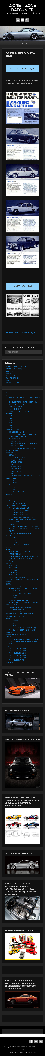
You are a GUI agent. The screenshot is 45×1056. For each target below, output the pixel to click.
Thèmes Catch (31, 1052)
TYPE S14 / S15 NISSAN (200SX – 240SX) (22, 630)
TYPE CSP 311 (13, 621)
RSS (27, 20)
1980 (10, 427)
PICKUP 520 (13, 572)
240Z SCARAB (16, 469)
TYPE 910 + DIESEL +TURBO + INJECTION (23, 526)
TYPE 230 (12, 487)
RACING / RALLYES (12, 383)
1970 (10, 425)
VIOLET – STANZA (12, 605)
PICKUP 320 (13, 570)
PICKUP (9, 563)
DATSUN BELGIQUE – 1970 (20, 54)
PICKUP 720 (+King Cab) (17, 577)
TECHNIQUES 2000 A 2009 (17, 658)
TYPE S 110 (12, 625)
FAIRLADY (12, 455)
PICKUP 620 (13, 575)
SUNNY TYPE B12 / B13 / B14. (19, 600)
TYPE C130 (12, 540)
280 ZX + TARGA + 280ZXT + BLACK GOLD (25, 476)
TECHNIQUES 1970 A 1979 (17, 651)
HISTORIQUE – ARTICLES (15, 373)
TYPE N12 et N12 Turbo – (17, 503)
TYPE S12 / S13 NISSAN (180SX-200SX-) (22, 628)
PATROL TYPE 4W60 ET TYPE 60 (20, 552)
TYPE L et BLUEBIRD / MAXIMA (17, 505)
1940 (10, 418)
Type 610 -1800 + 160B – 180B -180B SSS (22, 519)
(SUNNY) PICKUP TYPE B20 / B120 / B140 (23, 588)
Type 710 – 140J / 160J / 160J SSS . (20, 607)
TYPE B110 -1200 (14, 591)
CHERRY (9, 494)
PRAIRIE (9, 582)
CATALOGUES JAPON (16, 446)
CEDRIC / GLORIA (12, 478)
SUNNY (8, 584)
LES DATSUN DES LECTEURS (16, 376)
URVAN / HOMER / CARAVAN (16, 635)
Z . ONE (8, 395)
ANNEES (9, 413)
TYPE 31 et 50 (13, 483)
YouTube (22, 20)
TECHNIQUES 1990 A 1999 (17, 655)
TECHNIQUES (11, 646)
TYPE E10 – (13, 496)
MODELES (9, 453)
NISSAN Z (9, 632)
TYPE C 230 (13, 542)
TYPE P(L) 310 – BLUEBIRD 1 (18, 513)
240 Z (13, 464)
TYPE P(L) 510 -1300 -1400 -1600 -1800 (21, 517)
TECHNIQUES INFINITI (16, 660)
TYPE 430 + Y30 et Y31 (16, 492)
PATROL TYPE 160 (15, 554)
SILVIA (8, 618)
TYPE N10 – (13, 501)
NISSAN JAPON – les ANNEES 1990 (23, 448)
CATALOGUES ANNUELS (14, 430)
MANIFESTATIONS (12, 378)
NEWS (8, 380)
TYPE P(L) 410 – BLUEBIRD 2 (18, 515)
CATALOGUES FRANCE (16, 432)
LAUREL (9, 535)
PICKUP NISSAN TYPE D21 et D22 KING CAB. (24, 579)
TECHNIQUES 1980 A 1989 (17, 653)
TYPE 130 (12, 485)
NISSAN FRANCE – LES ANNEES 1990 (24, 434)
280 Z (13, 473)
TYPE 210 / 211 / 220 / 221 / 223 (19, 510)
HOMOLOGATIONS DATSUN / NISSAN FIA (23, 402)
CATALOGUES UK (15, 439)
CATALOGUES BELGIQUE (17, 436)
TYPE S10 (12, 623)
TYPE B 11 (12, 598)
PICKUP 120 (13, 565)
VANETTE (9, 637)
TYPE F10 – (12, 499)
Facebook (18, 20)
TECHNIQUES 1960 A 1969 (17, 648)
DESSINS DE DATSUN (16, 409)
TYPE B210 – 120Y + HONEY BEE (20, 593)
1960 (10, 423)
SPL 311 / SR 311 (16, 462)
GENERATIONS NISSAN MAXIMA (20, 533)
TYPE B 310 (13, 595)
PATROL (9, 549)
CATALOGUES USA (15, 441)
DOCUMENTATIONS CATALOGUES (17, 366)
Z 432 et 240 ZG (16, 466)
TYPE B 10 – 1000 (15, 586)
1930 (10, 416)
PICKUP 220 (13, 568)
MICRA (8, 547)
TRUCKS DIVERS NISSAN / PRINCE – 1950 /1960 (22, 639)
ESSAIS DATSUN (12, 450)
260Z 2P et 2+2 (16, 471)
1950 (10, 420)
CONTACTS (10, 662)
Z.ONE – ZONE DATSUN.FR (22, 7)
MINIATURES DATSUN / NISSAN (19, 411)
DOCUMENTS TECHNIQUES (15, 369)
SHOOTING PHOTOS (16, 406)
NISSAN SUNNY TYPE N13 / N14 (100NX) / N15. (24, 602)
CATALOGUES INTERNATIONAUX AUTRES (23, 443)
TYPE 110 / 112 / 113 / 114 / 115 (19, 508)
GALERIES (9, 371)
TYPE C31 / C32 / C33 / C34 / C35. (20, 545)
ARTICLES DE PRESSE (16, 404)
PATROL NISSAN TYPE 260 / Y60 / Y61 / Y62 (23, 556)
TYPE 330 (12, 489)
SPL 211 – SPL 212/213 (18, 457)
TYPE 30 (11, 480)
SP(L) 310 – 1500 (16, 460)
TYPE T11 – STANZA (15, 612)
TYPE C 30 (12, 538)
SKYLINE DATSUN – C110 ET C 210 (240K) (20, 614)
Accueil (8, 393)
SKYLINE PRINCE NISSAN (15, 616)
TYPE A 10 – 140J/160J (16, 609)
